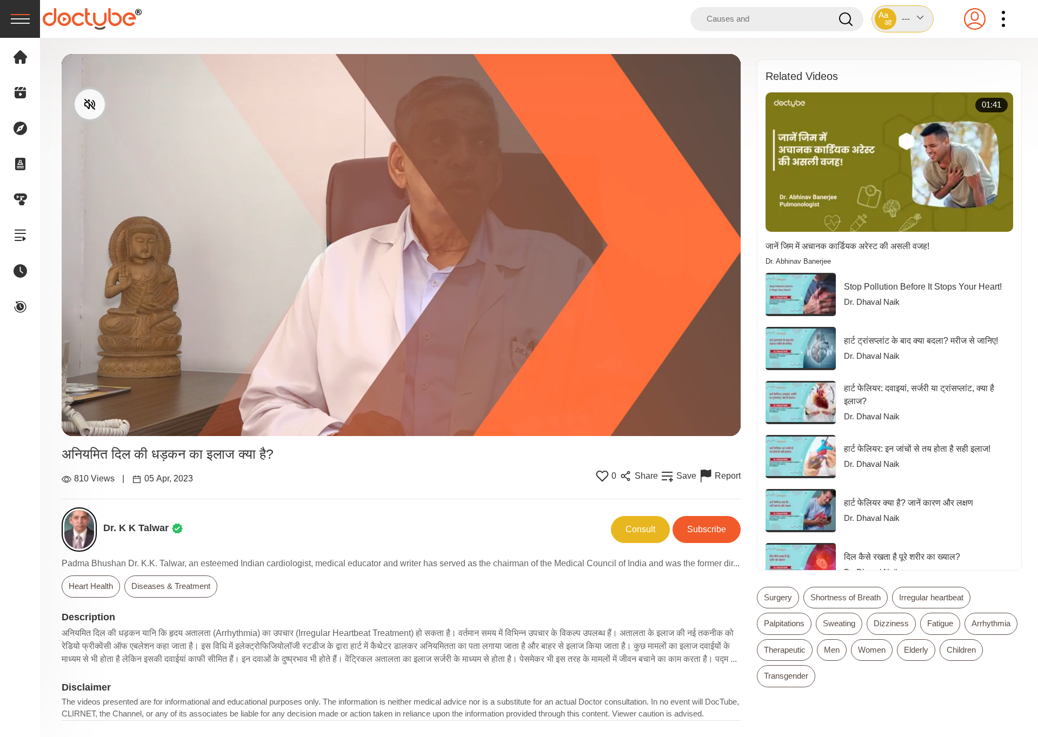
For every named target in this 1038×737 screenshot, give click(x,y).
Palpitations (784, 623)
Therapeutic (785, 649)
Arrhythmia (991, 623)
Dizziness (891, 623)
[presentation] (20, 19)
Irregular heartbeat (931, 597)
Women (872, 649)
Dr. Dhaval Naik (872, 301)
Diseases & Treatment (170, 586)
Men (832, 649)
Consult (640, 529)
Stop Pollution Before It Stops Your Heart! (923, 286)
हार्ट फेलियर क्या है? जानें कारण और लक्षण (908, 502)
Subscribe (706, 529)
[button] (902, 18)
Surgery (778, 597)
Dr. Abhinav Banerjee (798, 261)
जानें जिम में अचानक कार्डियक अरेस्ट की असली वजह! (847, 246)
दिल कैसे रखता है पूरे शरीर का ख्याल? (902, 556)
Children (961, 649)
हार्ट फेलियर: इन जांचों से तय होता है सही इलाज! (917, 448)
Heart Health (91, 586)
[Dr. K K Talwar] (82, 529)
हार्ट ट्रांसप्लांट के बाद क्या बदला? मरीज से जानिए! (921, 340)
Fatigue (940, 623)
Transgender (786, 675)
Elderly (916, 649)
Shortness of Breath (845, 597)
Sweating (839, 623)
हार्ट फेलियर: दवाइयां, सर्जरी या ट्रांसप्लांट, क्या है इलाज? (919, 395)
